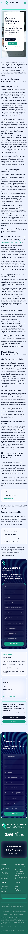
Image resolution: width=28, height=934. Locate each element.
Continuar (14, 644)
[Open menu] (25, 2)
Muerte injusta (8, 498)
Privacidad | (4, 930)
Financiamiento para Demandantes (21, 878)
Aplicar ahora (10, 39)
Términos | (9, 930)
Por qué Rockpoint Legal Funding (20, 870)
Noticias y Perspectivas (4, 872)
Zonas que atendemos (11, 932)
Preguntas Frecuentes (18, 889)
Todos (4, 686)
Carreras (3, 891)
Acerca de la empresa (5, 869)
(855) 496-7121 (12, 43)
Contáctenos (4, 886)
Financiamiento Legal (8, 693)
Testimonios (4, 878)
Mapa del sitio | (15, 930)
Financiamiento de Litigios (20, 874)
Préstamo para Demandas (9, 696)
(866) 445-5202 (14, 850)
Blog (16, 886)
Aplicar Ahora (5, 889)
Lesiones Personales (7, 689)
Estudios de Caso (6, 876)
